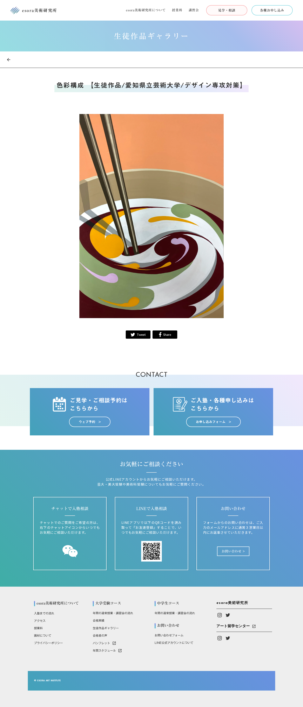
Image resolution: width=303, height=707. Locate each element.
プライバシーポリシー (48, 643)
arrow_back (8, 59)
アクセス (40, 621)
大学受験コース (108, 603)
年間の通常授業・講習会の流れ (113, 613)
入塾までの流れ (44, 613)
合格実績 (98, 620)
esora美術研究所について (146, 10)
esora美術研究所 (232, 603)
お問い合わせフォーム (169, 635)
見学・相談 (226, 10)
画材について (42, 635)
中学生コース (168, 603)
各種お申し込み (272, 10)
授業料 (177, 10)
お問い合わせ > (233, 551)
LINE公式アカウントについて (174, 643)
